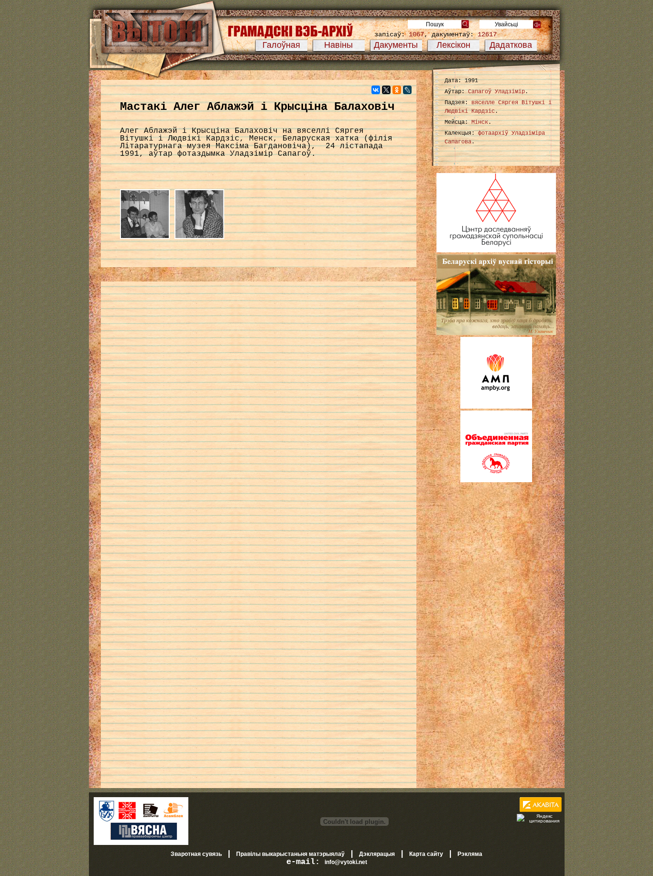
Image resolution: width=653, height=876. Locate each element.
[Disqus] (258, 410)
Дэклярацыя (377, 854)
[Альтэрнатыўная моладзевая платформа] (496, 406)
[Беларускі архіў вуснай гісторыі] (496, 333)
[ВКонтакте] (375, 90)
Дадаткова (511, 45)
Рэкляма (469, 854)
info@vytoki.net (346, 862)
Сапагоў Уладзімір (496, 91)
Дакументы (396, 45)
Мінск (479, 122)
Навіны (338, 45)
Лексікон (453, 45)
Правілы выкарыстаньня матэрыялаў (290, 854)
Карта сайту (426, 854)
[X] (386, 90)
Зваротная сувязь (196, 854)
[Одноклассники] (396, 90)
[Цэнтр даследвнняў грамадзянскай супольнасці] (496, 250)
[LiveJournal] (407, 90)
